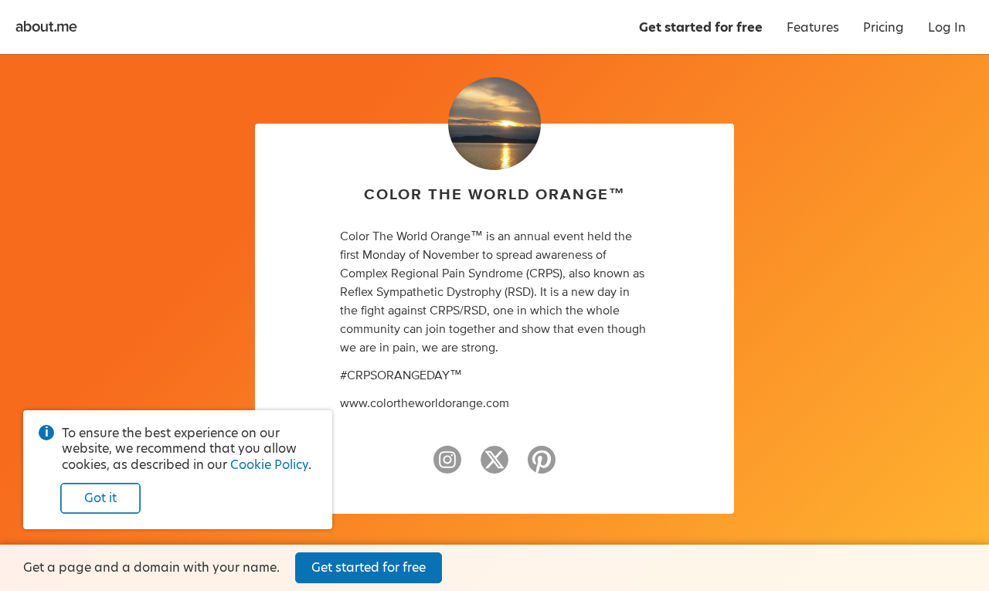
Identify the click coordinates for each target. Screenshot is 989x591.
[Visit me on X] (494, 466)
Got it (100, 498)
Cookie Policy (269, 465)
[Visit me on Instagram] (447, 466)
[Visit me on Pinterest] (542, 466)
